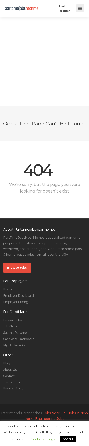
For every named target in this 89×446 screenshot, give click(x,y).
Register (64, 10)
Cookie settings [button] (43, 439)
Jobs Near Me (54, 413)
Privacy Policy (13, 388)
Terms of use (12, 382)
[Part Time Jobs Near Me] (21, 5)
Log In (63, 5)
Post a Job (10, 289)
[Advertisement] (44, 61)
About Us (10, 370)
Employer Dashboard (18, 296)
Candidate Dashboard (18, 339)
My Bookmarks (14, 345)
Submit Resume (15, 333)
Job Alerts (10, 326)
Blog (6, 363)
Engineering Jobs (49, 419)
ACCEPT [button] (67, 439)
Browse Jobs (17, 267)
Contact (9, 376)
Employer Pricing (15, 302)
